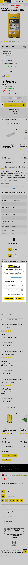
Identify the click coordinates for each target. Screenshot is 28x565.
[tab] (14, 281)
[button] (9, 281)
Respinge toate (9, 298)
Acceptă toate (19, 298)
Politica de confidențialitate (16, 277)
